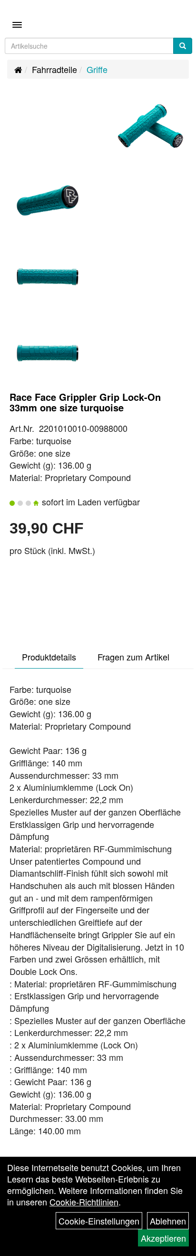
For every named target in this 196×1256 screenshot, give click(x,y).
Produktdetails (49, 656)
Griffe (97, 69)
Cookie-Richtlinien (83, 1201)
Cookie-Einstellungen (99, 1220)
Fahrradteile (54, 69)
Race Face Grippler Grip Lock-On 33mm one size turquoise (85, 402)
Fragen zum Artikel (133, 656)
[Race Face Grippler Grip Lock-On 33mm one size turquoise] (150, 126)
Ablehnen (168, 1220)
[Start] (18, 69)
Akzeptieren (163, 1238)
